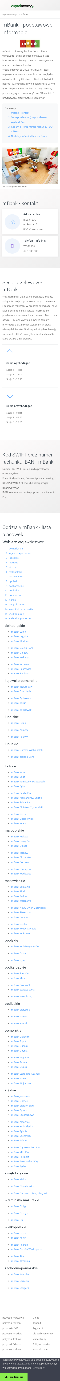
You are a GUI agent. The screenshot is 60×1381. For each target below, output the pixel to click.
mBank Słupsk (19, 1067)
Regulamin (38, 1328)
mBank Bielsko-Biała (22, 1105)
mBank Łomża (19, 1016)
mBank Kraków (19, 836)
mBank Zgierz (18, 786)
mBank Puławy (19, 736)
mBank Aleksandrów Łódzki (26, 797)
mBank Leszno (19, 1233)
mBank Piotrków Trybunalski (27, 807)
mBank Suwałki (19, 1023)
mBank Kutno (18, 772)
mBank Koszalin (20, 1274)
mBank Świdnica (20, 673)
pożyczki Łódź (10, 1328)
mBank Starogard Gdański (25, 1073)
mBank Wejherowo (21, 1083)
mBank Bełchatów (21, 793)
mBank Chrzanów (21, 857)
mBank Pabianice (20, 802)
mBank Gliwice (19, 1101)
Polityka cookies (41, 1344)
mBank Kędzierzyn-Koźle (25, 946)
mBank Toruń (18, 703)
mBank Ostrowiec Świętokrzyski (29, 1193)
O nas (35, 1317)
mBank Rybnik (19, 1131)
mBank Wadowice (21, 873)
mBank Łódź (18, 776)
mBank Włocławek (21, 710)
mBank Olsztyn (19, 1213)
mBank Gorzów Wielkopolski (27, 750)
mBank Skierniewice (22, 818)
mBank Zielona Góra (22, 756)
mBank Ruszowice (21, 669)
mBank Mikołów (20, 1152)
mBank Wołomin (20, 933)
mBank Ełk (17, 1220)
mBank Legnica (19, 636)
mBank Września (20, 1261)
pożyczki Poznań (11, 1323)
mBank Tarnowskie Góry (24, 1161)
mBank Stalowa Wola (23, 989)
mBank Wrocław (20, 664)
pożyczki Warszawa (13, 1317)
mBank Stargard (20, 1288)
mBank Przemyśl (20, 985)
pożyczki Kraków (11, 1339)
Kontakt (36, 1323)
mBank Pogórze (20, 1057)
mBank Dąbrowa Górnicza (25, 1147)
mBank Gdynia (19, 1050)
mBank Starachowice (22, 1186)
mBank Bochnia (20, 862)
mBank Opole (18, 953)
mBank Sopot (18, 1041)
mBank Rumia (19, 1062)
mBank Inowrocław (21, 686)
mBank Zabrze (19, 1140)
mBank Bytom (19, 1110)
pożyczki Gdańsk (11, 1344)
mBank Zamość (19, 730)
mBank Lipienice (20, 1036)
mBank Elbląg (18, 1206)
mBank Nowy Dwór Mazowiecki (28, 907)
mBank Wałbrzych (21, 657)
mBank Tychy (18, 1166)
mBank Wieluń (19, 823)
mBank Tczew (18, 1078)
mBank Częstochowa (22, 1115)
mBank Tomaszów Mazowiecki (28, 781)
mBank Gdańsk (19, 1046)
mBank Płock (18, 891)
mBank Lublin (19, 723)
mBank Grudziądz (21, 691)
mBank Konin (18, 1237)
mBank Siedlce (19, 924)
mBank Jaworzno (20, 1096)
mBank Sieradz (19, 814)
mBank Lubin (18, 631)
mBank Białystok (20, 1009)
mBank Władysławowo (23, 928)
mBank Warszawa (21, 900)
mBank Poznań (19, 1244)
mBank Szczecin (20, 1281)
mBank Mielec (19, 978)
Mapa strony (39, 1339)
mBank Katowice (20, 1122)
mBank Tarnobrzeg (21, 996)
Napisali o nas (40, 1349)
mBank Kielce (18, 1179)
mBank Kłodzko (19, 641)
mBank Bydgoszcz (21, 698)
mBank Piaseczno (21, 912)
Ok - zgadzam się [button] (13, 1377)
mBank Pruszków (20, 917)
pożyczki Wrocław (12, 1333)
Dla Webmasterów (42, 1333)
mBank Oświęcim (21, 869)
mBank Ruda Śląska (22, 1126)
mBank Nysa (18, 960)
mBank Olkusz (19, 845)
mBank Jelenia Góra (22, 648)
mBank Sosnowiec (21, 1136)
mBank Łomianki (20, 886)
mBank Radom (19, 896)
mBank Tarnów (19, 852)
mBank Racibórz (20, 1156)
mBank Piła (17, 1256)
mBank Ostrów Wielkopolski (27, 1249)
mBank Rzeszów (20, 973)
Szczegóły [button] (38, 1368)
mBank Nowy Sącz (21, 841)
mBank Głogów (19, 652)
